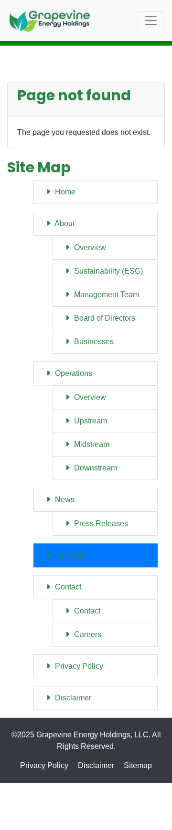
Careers (86, 634)
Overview (89, 247)
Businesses (93, 341)
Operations (72, 373)
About (64, 223)
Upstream (89, 421)
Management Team (105, 294)
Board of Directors (103, 318)
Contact (67, 587)
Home (64, 192)
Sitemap (138, 765)
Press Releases (100, 523)
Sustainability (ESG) (107, 271)
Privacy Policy (78, 666)
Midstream (90, 444)
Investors (69, 555)
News (64, 499)
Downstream (94, 468)
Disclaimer (72, 698)
